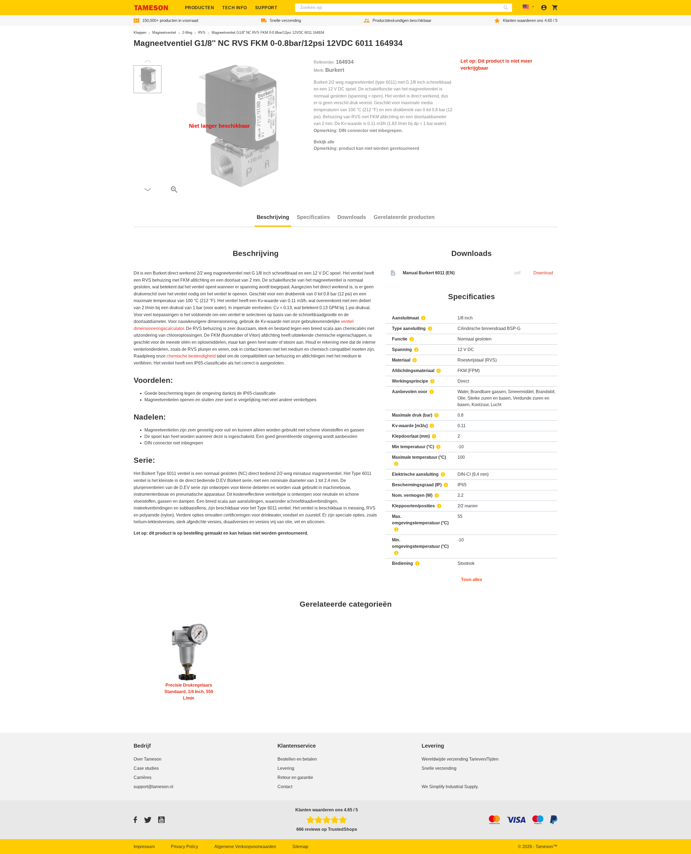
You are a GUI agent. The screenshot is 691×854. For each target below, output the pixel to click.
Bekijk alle (324, 142)
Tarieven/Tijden (484, 759)
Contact (284, 786)
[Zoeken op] (507, 8)
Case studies (146, 768)
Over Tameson (147, 759)
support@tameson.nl (153, 786)
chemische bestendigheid (191, 356)
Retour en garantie (295, 777)
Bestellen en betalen (297, 759)
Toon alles (471, 579)
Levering (285, 768)
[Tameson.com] (151, 7)
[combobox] (403, 8)
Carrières (142, 777)
